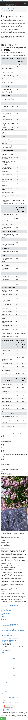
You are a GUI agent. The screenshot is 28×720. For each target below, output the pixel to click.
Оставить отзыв (14, 605)
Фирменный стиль (6, 688)
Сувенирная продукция (7, 635)
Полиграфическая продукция (8, 625)
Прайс (9, 8)
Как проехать (6, 711)
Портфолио (14, 665)
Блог (14, 671)
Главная (4, 8)
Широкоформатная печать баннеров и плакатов (13, 630)
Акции (14, 668)
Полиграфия (5, 679)
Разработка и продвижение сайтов (9, 640)
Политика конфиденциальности (11, 702)
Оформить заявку (5, 19)
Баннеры (3, 616)
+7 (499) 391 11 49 (6, 641)
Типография (14, 658)
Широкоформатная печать (19, 8)
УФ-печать (3, 620)
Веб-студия (5, 691)
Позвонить (4, 0)
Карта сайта (6, 709)
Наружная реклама (6, 613)
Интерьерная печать (6, 610)
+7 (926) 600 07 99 (6, 643)
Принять (3, 718)
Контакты (17, 0)
